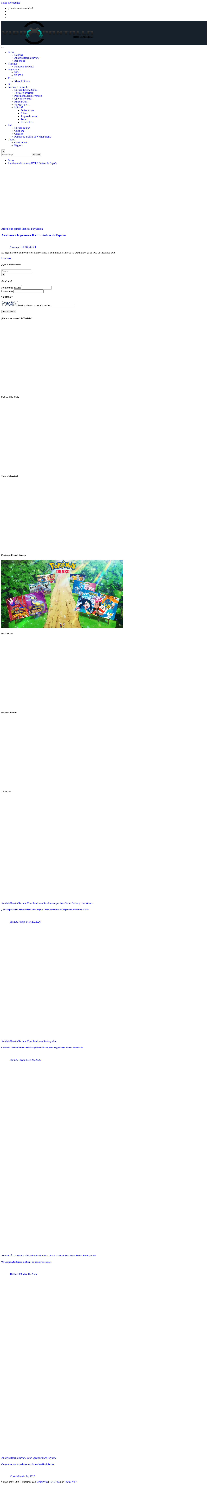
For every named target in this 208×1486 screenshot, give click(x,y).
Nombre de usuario (11, 287)
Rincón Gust (20, 101)
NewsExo (54, 1481)
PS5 (16, 72)
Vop (10, 125)
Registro (18, 145)
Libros (24, 113)
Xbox (11, 78)
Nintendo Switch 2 (24, 66)
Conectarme (20, 142)
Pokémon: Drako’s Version (28, 95)
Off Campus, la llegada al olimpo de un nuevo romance (26, 1262)
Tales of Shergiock (23, 92)
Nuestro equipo (22, 127)
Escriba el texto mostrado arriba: (34, 305)
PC (9, 84)
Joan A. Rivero (18, 921)
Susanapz (15, 247)
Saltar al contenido (10, 2)
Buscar (36, 154)
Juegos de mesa (29, 116)
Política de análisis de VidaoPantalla (32, 136)
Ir (3, 274)
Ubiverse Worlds (23, 98)
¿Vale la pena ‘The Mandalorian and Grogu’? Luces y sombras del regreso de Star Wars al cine (45, 909)
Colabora (19, 130)
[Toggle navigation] (2, 47)
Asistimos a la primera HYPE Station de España (32, 163)
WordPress (42, 1481)
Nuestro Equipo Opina (26, 90)
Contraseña (7, 291)
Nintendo (12, 63)
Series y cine (27, 110)
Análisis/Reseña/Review (26, 57)
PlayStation (14, 69)
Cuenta (11, 139)
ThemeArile (70, 1481)
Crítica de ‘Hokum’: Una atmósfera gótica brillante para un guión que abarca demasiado (42, 1047)
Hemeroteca (27, 122)
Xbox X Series (22, 81)
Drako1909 (16, 1274)
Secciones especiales (18, 87)
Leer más (6, 258)
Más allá (18, 107)
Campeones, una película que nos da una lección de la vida (27, 1464)
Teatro (24, 119)
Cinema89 (15, 1476)
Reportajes (19, 60)
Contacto (19, 133)
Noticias (18, 55)
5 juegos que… (22, 104)
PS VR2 (18, 75)
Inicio (11, 52)
